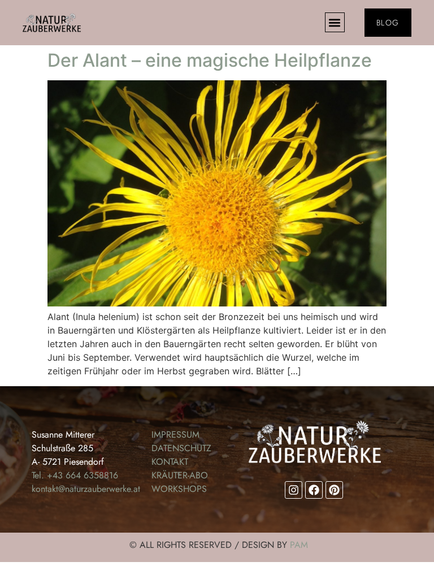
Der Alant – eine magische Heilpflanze (209, 60)
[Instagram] (293, 490)
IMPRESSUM (175, 434)
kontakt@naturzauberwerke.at (86, 488)
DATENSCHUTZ (181, 448)
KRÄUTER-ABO (179, 475)
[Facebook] (314, 490)
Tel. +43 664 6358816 (75, 475)
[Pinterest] (334, 490)
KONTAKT (169, 461)
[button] (335, 22)
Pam (299, 544)
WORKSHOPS (179, 488)
